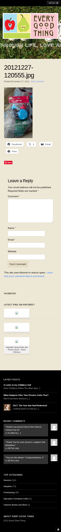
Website (12, 251)
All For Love (13, 448)
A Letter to (14, 433)
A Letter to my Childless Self (17, 385)
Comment (14, 196)
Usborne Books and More (15, 505)
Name (12, 228)
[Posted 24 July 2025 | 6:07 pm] (16, 327)
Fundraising (9, 492)
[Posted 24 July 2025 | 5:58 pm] (16, 341)
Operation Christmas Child (16, 499)
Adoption (8, 486)
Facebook (10, 293)
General (7, 480)
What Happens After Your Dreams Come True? (26, 395)
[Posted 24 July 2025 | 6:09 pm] (16, 313)
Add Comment (37, 81)
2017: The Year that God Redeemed (30, 405)
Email (11, 239)
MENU (52, 3)
